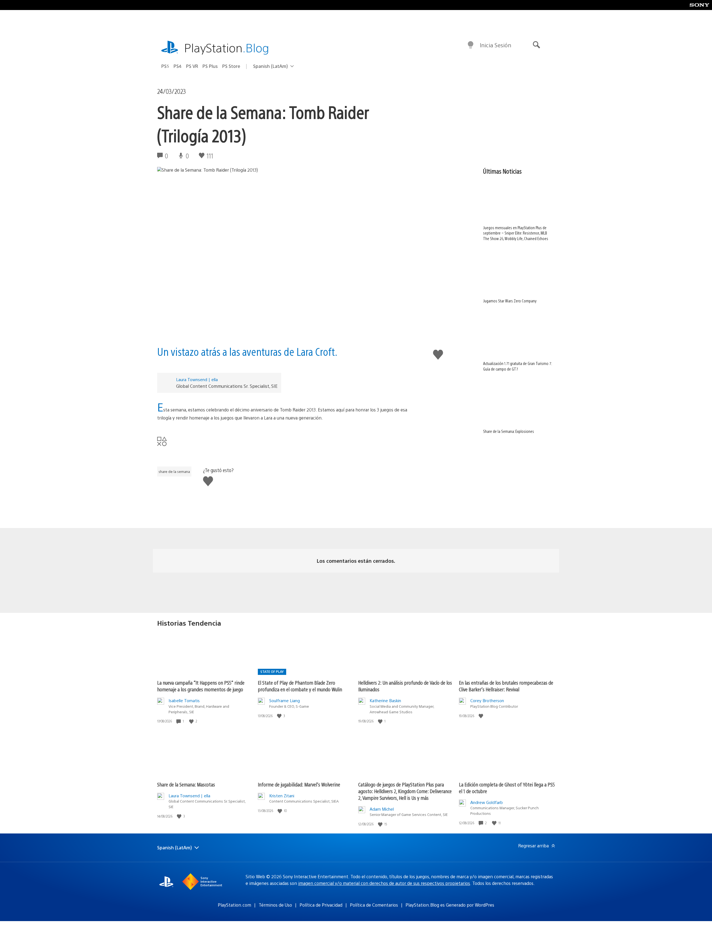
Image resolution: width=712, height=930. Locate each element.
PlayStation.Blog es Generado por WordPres (450, 905)
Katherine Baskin (385, 700)
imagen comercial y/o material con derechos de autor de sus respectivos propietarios (384, 883)
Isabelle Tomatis (184, 700)
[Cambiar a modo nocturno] (470, 45)
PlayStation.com (234, 905)
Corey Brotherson (487, 700)
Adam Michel (382, 808)
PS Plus (210, 66)
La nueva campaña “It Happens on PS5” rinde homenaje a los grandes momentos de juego (200, 685)
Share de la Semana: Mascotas (186, 784)
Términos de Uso (275, 905)
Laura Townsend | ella (197, 379)
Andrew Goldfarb (486, 802)
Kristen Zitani (281, 795)
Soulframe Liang (284, 700)
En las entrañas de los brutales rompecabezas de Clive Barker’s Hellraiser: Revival (506, 685)
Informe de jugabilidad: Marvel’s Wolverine (299, 784)
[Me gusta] (192, 721)
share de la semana (174, 471)
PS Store (231, 66)
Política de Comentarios (374, 905)
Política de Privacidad (321, 905)
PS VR (192, 66)
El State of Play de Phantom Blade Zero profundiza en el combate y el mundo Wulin (300, 685)
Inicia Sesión (495, 45)
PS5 (165, 66)
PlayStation (226, 47)
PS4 (178, 66)
